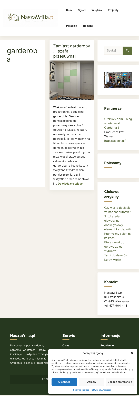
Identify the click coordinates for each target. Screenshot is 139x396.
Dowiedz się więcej (70, 183)
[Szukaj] (127, 51)
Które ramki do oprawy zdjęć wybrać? (114, 247)
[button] (132, 353)
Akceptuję (64, 381)
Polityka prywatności (101, 390)
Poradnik (71, 25)
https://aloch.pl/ (115, 140)
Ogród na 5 (112, 127)
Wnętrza (97, 10)
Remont (88, 25)
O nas (65, 345)
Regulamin (107, 345)
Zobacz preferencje (120, 381)
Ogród (81, 10)
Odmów (91, 381)
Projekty (113, 10)
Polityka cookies (81, 390)
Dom (69, 10)
